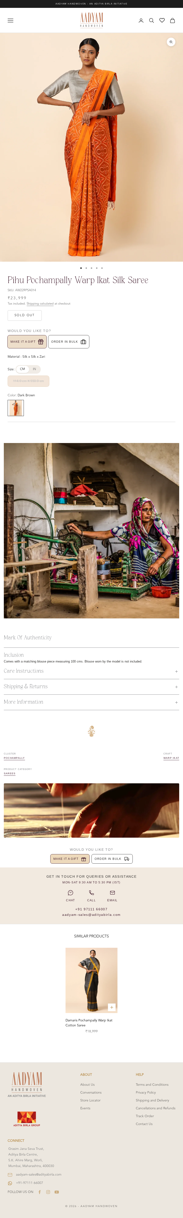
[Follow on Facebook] (39, 1192)
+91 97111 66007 (91, 909)
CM (22, 369)
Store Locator (90, 1100)
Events (85, 1108)
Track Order (145, 1116)
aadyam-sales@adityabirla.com (91, 915)
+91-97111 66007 (29, 1182)
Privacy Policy (146, 1092)
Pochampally (14, 758)
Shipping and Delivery (152, 1100)
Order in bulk (64, 341)
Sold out (25, 315)
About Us (87, 1084)
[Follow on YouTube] (56, 1192)
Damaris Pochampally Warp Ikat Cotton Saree (89, 1023)
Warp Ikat (171, 758)
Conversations (91, 1092)
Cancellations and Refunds (155, 1108)
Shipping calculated (40, 303)
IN (34, 369)
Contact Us (144, 1123)
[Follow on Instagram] (48, 1192)
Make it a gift (23, 341)
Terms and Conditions (152, 1084)
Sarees (9, 773)
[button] (91, 671)
